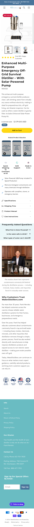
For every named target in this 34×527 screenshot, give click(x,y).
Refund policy (15, 522)
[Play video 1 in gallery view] (17, 50)
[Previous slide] (3, 148)
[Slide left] (2, 50)
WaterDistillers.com (16, 519)
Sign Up (25, 487)
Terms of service (18, 525)
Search (6, 408)
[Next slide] (30, 148)
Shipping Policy (9, 427)
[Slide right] (32, 50)
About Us (7, 413)
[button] (4, 7)
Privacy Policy (8, 423)
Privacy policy (25, 522)
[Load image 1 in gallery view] (8, 50)
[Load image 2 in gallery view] (25, 50)
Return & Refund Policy (12, 418)
